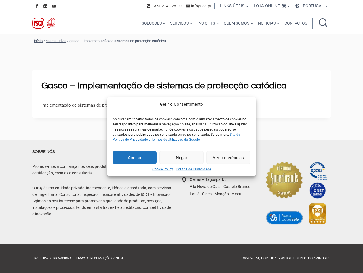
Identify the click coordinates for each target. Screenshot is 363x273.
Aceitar (135, 157)
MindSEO (322, 258)
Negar (181, 157)
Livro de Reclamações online (100, 258)
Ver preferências (228, 157)
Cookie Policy (162, 169)
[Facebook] (36, 6)
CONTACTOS (295, 23)
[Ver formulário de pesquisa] (323, 23)
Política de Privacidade (193, 169)
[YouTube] (53, 6)
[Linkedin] (45, 6)
